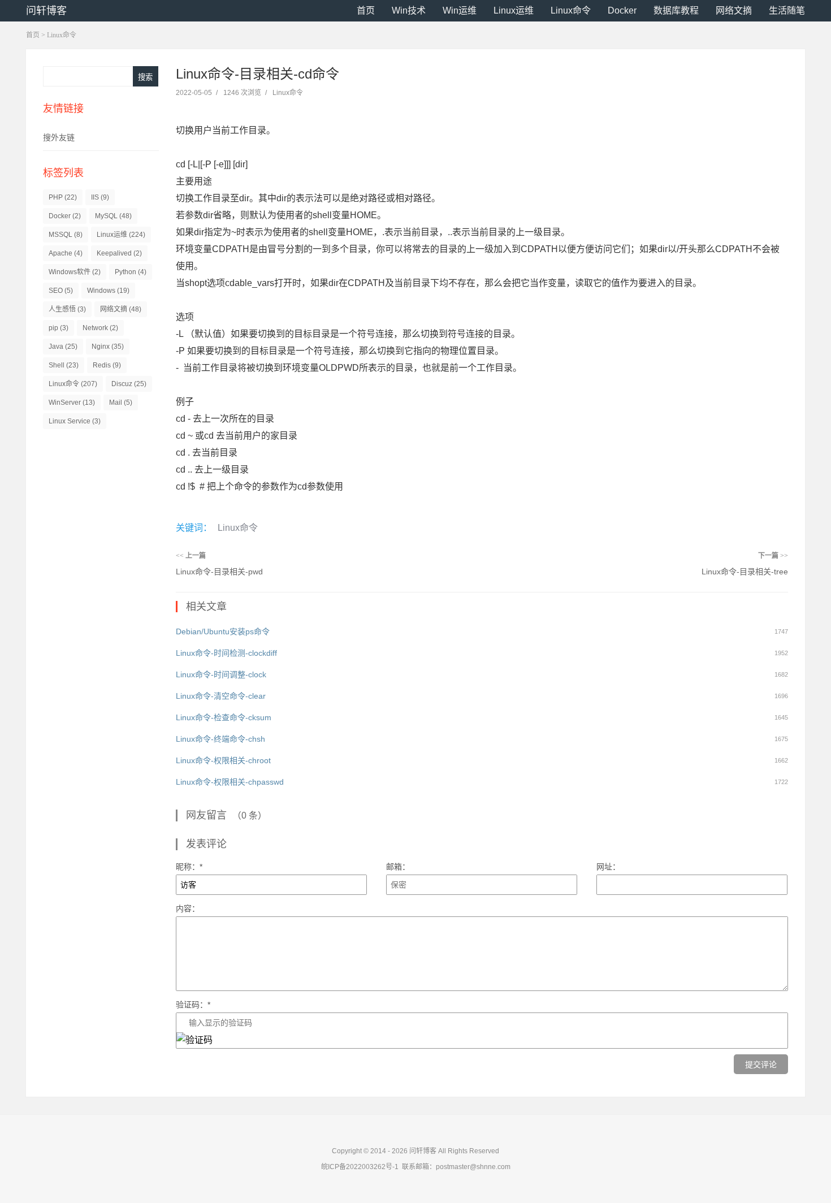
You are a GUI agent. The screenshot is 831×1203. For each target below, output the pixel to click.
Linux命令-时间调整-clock (221, 674)
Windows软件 (75, 272)
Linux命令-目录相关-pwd (219, 571)
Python (130, 272)
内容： (188, 908)
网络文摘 (734, 10)
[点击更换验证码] (194, 1040)
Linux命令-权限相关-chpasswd (230, 781)
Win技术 (409, 10)
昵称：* (189, 866)
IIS (100, 197)
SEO (61, 291)
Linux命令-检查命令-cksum (223, 717)
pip (58, 328)
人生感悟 (67, 309)
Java (63, 346)
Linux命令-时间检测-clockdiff (226, 652)
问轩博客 (46, 10)
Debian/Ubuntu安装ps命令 (223, 631)
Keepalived (119, 253)
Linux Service (75, 421)
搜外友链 (59, 137)
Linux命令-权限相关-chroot (223, 760)
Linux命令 (571, 10)
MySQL (113, 216)
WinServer (72, 402)
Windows (108, 291)
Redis (107, 365)
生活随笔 (787, 10)
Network (100, 328)
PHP (63, 197)
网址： (608, 866)
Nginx (108, 346)
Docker (622, 10)
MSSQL (66, 235)
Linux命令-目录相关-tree (745, 571)
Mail (120, 402)
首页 (366, 10)
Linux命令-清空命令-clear (221, 695)
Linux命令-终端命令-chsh (220, 738)
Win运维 (460, 10)
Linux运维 (514, 10)
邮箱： (398, 866)
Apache (66, 253)
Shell (64, 365)
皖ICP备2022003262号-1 (360, 1167)
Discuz (128, 384)
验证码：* (193, 1004)
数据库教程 (676, 10)
